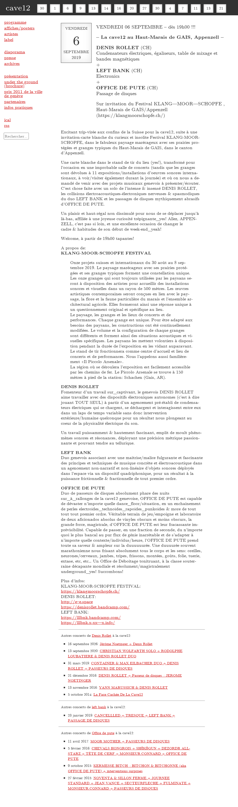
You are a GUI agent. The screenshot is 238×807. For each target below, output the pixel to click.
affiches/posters (19, 28)
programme (15, 22)
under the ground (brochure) (21, 84)
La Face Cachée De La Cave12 (118, 694)
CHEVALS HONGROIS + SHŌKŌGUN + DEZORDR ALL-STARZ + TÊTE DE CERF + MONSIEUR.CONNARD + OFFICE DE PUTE (129, 753)
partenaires (15, 101)
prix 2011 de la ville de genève (23, 93)
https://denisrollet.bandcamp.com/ (95, 607)
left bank (99, 706)
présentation (16, 76)
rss (7, 125)
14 (106, 8)
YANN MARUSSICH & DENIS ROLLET (133, 687)
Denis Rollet (101, 635)
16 (119, 8)
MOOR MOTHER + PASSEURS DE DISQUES (130, 741)
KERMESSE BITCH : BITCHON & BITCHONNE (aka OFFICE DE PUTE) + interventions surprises (127, 768)
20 (132, 8)
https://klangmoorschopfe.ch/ (90, 591)
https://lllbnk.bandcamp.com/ (91, 617)
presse (10, 58)
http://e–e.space (77, 601)
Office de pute (103, 732)
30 (42, 8)
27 (144, 8)
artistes (11, 34)
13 (93, 8)
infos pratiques (18, 107)
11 (196, 8)
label (8, 39)
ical (7, 120)
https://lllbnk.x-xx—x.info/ (88, 622)
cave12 (18, 7)
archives (12, 63)
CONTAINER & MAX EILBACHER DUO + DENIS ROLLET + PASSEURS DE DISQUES (123, 665)
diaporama (14, 52)
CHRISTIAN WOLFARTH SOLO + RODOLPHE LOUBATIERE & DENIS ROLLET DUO (125, 653)
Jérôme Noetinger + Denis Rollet (126, 643)
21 (221, 8)
